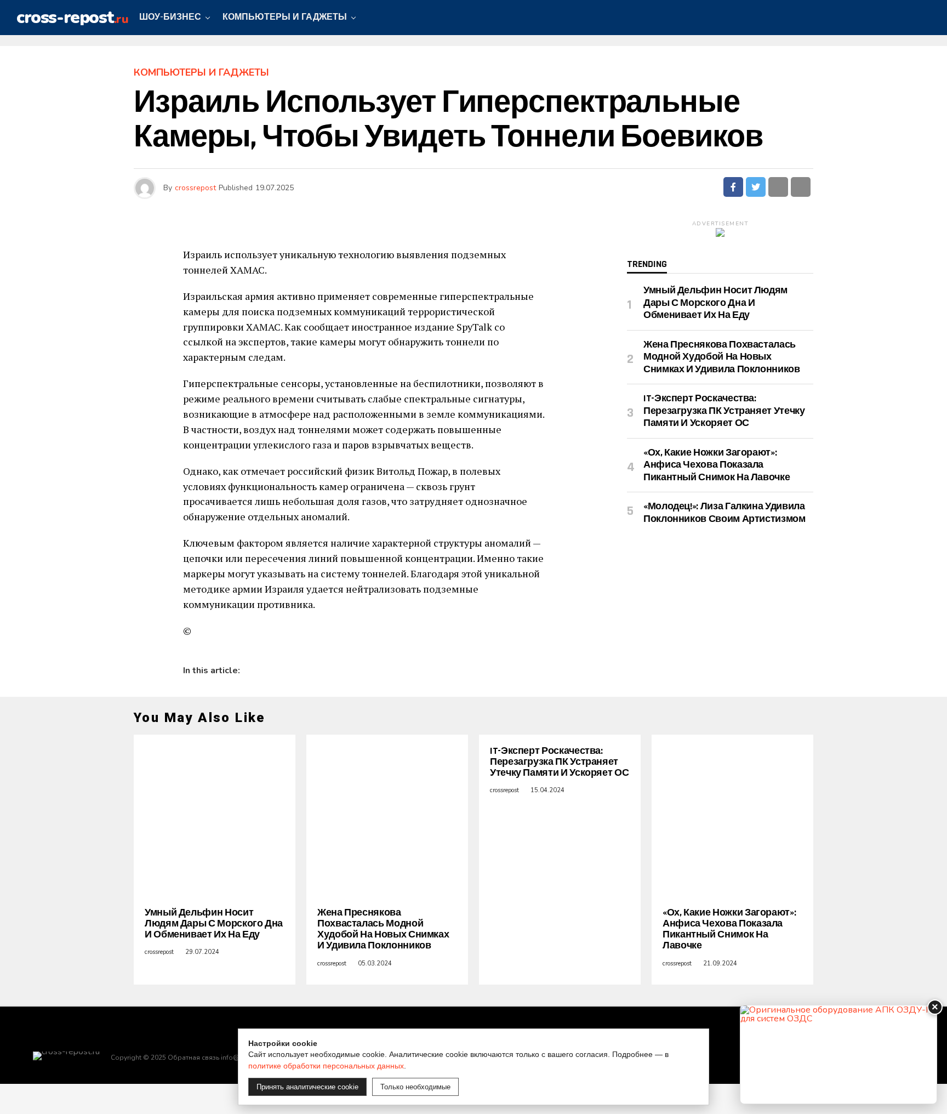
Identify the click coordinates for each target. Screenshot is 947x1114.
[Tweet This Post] (756, 187)
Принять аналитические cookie (307, 1087)
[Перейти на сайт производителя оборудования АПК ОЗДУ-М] (838, 1054)
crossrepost (195, 188)
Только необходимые (415, 1087)
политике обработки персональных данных (326, 1065)
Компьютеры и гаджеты (285, 17)
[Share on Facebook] (733, 187)
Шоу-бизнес (170, 17)
